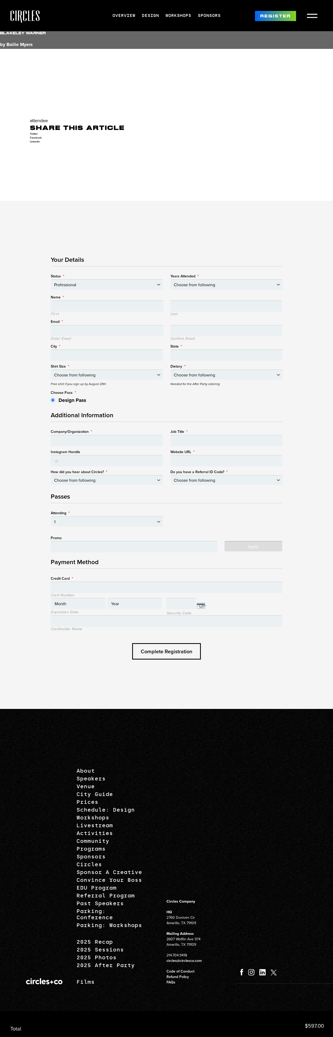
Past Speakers (100, 903)
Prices (87, 802)
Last (174, 314)
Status (57, 276)
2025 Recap (94, 942)
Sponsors (209, 15)
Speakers (91, 778)
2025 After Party (105, 965)
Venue (85, 786)
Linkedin (35, 142)
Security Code (179, 613)
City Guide (94, 794)
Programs (91, 849)
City (55, 346)
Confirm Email (183, 339)
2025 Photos (96, 957)
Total (15, 1028)
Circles (89, 864)
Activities (94, 833)
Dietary (177, 366)
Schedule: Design (105, 810)
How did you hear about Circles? (79, 471)
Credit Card (62, 578)
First (55, 314)
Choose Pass (63, 392)
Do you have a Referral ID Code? (199, 471)
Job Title (179, 431)
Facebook (36, 138)
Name (57, 297)
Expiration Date (65, 612)
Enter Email (61, 339)
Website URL (182, 451)
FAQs (170, 982)
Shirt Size (60, 366)
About (85, 771)
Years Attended (184, 276)
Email (57, 321)
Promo (56, 538)
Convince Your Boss (109, 880)
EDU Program (96, 888)
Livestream (94, 825)
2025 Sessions (100, 950)
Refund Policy (177, 976)
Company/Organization (71, 431)
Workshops (178, 15)
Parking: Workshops (109, 925)
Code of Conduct (180, 971)
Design (150, 15)
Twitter (34, 134)
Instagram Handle (65, 451)
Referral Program (105, 895)
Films (85, 982)
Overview (123, 15)
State (176, 346)
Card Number (63, 595)
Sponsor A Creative (109, 872)
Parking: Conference (94, 914)
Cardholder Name (66, 629)
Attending (60, 513)
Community (92, 841)
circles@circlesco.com (184, 960)
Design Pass (72, 400)
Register (275, 16)
